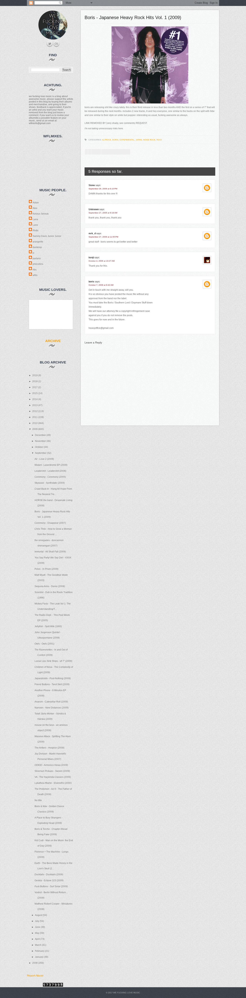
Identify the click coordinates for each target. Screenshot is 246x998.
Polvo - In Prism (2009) (46, 569)
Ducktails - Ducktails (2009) (49, 874)
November (41, 441)
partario (37, 258)
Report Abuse (35, 975)
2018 (35, 381)
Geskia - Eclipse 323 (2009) (49, 880)
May (37, 933)
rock (159, 140)
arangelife (38, 241)
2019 (35, 375)
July (37, 921)
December (41, 435)
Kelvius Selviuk (41, 213)
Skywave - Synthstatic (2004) (50, 483)
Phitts (35, 230)
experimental (127, 140)
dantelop (37, 247)
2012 (35, 411)
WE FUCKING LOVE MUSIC (126, 992)
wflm (35, 275)
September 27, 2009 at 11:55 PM (103, 237)
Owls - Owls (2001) (44, 643)
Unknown (94, 209)
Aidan (36, 202)
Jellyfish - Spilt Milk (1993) (48, 626)
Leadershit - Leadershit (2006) (50, 471)
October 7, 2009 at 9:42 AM (101, 285)
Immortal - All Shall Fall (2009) (50, 551)
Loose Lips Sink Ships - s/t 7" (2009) (53, 661)
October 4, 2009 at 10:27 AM (102, 261)
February (40, 951)
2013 (35, 405)
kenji (91, 257)
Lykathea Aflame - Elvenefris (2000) (53, 783)
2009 (35, 429)
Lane (35, 225)
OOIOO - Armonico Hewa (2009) (51, 765)
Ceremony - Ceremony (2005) (50, 477)
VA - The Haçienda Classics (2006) (53, 777)
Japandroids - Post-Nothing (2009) (53, 678)
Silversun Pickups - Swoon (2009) (52, 771)
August (39, 915)
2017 (35, 387)
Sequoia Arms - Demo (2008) (50, 586)
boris (115, 140)
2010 (35, 423)
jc (33, 253)
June (38, 927)
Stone (92, 185)
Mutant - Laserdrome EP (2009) (51, 465)
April (37, 939)
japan (139, 140)
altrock (106, 140)
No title (38, 800)
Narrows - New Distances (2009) (52, 707)
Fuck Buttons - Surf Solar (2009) (51, 886)
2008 (35, 963)
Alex (35, 208)
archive (53, 341)
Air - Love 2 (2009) (44, 459)
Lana (35, 219)
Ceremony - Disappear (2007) (50, 523)
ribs (35, 269)
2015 (35, 393)
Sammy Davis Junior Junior (47, 236)
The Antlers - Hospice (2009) (49, 747)
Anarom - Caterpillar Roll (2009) (51, 701)
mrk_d (92, 233)
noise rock (149, 140)
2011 (35, 417)
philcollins (38, 264)
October (39, 447)
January (39, 957)
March (38, 945)
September (41, 453)
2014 (35, 399)
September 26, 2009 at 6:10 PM (103, 189)
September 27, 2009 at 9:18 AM (103, 213)
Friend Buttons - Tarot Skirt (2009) (52, 684)
